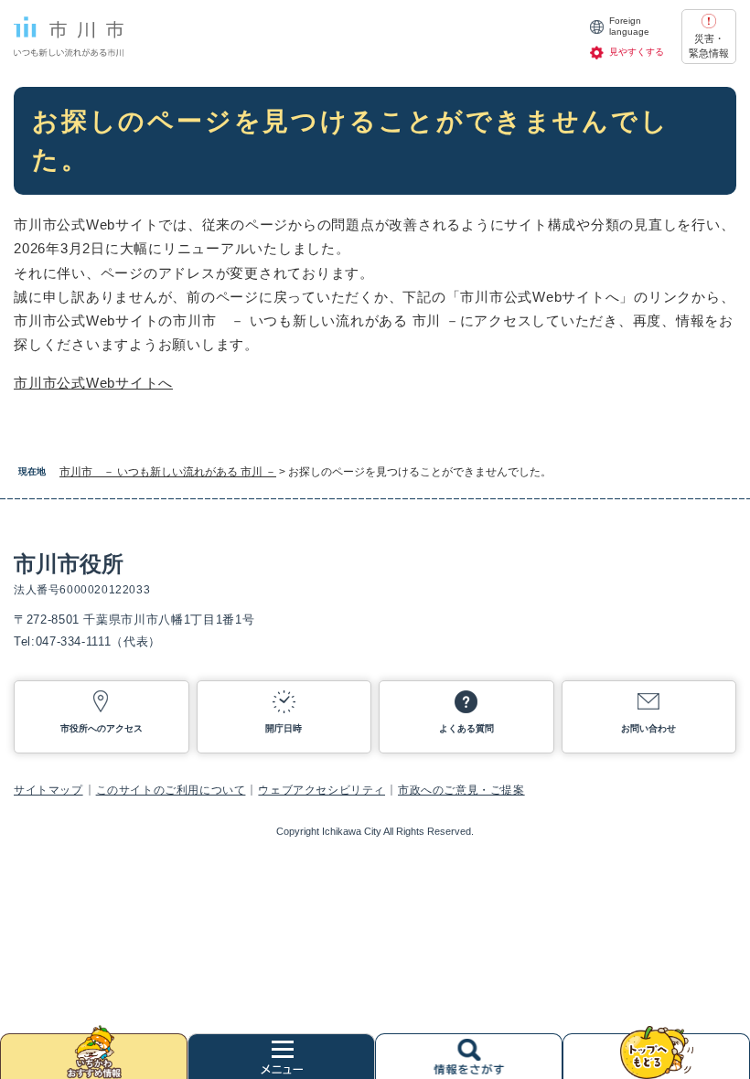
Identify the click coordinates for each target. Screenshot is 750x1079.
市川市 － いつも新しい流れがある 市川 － (167, 471)
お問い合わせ (648, 728)
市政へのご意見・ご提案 (461, 790)
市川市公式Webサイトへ (93, 382)
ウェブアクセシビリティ (321, 790)
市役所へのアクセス (101, 728)
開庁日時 (283, 728)
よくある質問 (466, 728)
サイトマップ (48, 790)
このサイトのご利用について (171, 790)
